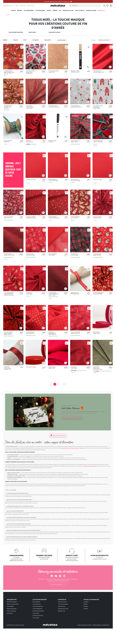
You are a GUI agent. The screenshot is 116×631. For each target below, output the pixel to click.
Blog (17, 5)
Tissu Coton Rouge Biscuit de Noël (75, 217)
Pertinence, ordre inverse (104, 40)
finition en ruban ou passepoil (90, 466)
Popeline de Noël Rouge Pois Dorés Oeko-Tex (52, 333)
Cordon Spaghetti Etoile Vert (8, 141)
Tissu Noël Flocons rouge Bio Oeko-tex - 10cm (8, 107)
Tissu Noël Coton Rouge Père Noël (97, 254)
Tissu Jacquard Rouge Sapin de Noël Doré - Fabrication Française (9, 294)
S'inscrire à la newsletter (57, 584)
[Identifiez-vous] (104, 5)
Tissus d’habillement (37, 608)
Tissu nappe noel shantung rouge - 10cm (98, 71)
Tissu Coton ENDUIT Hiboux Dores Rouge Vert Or (31, 72)
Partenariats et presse (63, 608)
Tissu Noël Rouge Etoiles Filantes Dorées (54, 217)
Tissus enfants (35, 613)
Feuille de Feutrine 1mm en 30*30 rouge (53, 180)
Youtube (85, 604)
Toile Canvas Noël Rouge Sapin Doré (97, 217)
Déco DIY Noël (32, 32)
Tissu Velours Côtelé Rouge (74, 367)
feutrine (81, 448)
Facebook (86, 606)
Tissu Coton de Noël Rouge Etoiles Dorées (31, 217)
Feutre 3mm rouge (97, 179)
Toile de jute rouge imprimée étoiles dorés (54, 106)
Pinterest (86, 608)
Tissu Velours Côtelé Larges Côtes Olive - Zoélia (97, 368)
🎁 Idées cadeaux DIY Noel (58, 435)
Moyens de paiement (12, 608)
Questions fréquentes (12, 601)
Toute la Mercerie (36, 604)
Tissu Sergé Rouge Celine (29, 293)
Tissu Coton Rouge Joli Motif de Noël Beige (98, 293)
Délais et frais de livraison (13, 604)
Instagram (86, 601)
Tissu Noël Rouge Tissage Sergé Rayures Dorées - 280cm (54, 294)
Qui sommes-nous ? (62, 601)
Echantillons (10, 613)
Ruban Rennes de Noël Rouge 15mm (75, 293)
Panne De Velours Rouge (29, 141)
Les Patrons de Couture (37, 615)
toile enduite (71, 448)
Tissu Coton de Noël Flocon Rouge (30, 254)
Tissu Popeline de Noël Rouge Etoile (30, 332)
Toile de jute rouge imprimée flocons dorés (30, 107)
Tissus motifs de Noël (54, 32)
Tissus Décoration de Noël (16, 32)
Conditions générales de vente (84, 625)
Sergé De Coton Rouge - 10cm (52, 367)
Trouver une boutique (63, 604)
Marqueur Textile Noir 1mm (52, 141)
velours (76, 448)
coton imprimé (64, 448)
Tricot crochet (35, 617)
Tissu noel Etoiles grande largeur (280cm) (76, 106)
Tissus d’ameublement (37, 606)
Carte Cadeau (22, 5)
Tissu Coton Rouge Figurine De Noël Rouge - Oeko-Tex (8, 333)
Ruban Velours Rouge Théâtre (96, 332)
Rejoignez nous (61, 611)
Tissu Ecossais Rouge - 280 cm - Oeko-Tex (98, 141)
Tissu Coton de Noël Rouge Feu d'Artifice (75, 332)
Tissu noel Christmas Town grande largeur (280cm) (98, 107)
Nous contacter (30, 5)
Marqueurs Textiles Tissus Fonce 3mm (75, 71)
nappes (28, 456)
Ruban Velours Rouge (31, 367)
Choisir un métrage (11, 611)
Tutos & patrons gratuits (38, 611)
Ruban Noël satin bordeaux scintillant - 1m (7, 368)
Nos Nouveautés (36, 601)
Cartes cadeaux (10, 606)
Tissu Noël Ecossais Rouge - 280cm (75, 141)
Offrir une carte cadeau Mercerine (71, 417)
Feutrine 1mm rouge (31, 179)
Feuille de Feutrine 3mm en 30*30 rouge (75, 180)
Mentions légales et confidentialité (101, 625)
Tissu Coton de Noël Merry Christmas (8, 217)
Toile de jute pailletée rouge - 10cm (54, 71)
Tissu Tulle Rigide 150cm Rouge (53, 254)
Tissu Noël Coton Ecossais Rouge (75, 254)
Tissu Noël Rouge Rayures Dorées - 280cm (9, 254)
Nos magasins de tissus (8, 5)
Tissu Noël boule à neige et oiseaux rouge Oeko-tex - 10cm (9, 72)
